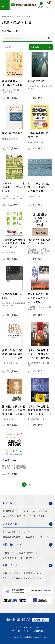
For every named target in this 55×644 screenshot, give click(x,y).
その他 (41, 516)
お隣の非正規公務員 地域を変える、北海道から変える (14, 243)
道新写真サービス (32, 573)
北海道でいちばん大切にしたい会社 (39, 241)
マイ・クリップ (33, 578)
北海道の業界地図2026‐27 (38, 135)
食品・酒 (21, 516)
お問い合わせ (26, 558)
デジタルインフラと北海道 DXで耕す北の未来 (14, 187)
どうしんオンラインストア (16, 532)
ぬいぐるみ (8, 516)
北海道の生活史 (37, 81)
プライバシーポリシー (21, 631)
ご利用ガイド (9, 552)
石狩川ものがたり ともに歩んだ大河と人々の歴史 (39, 297)
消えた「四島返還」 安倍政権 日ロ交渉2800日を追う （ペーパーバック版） (40, 410)
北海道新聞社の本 (6, 16)
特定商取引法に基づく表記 (27, 627)
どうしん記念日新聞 (13, 578)
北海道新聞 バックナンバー (16, 511)
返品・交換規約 (27, 552)
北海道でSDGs (10, 460)
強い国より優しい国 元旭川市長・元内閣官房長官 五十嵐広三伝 (14, 410)
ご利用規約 (39, 631)
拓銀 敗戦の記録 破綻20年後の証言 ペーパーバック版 (13, 354)
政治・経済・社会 (23, 16)
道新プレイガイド (12, 573)
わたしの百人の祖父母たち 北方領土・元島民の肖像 (39, 187)
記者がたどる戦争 (12, 133)
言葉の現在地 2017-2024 (13, 296)
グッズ (32, 516)
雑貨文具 (42, 511)
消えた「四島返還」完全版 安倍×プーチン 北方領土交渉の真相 (39, 354)
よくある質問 (9, 558)
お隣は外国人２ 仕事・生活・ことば (13, 82)
